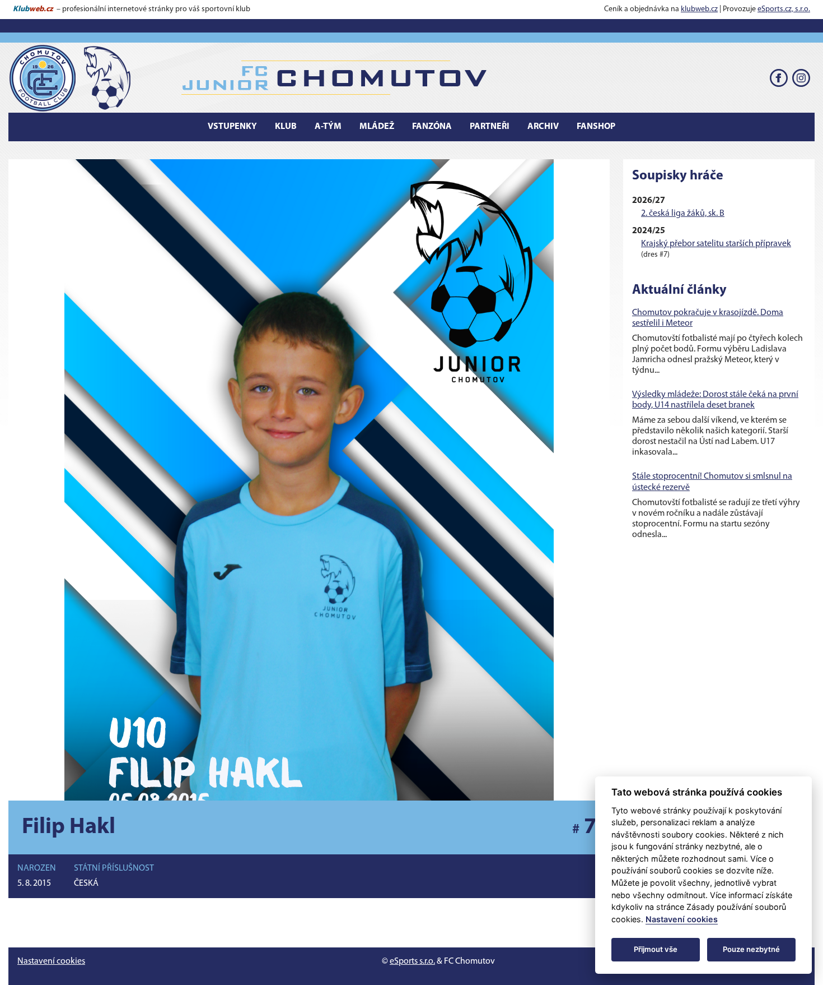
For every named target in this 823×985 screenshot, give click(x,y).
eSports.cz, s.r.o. (783, 9)
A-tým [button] (328, 126)
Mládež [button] (376, 126)
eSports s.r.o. (412, 961)
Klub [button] (286, 126)
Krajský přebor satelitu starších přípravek (716, 243)
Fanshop (596, 126)
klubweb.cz (699, 9)
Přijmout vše (655, 949)
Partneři (489, 126)
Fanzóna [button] (432, 126)
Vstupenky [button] (232, 126)
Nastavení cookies (51, 961)
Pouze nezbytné (751, 949)
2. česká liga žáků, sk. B (682, 213)
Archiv (543, 126)
